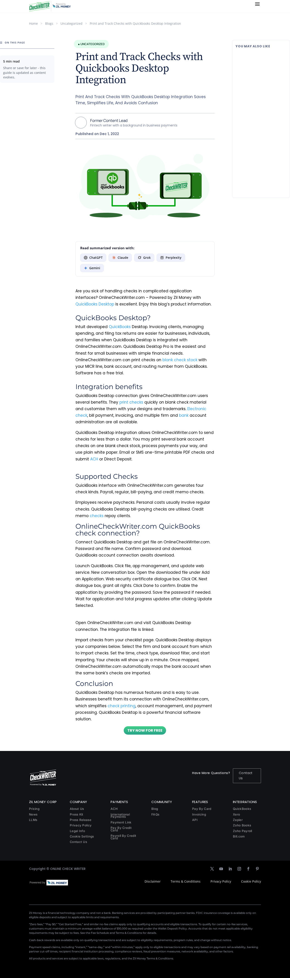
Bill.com (239, 836)
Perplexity (173, 257)
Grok (147, 257)
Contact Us (245, 776)
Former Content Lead (109, 120)
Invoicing (199, 814)
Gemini (94, 268)
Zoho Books (242, 825)
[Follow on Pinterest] (257, 868)
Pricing (34, 809)
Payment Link (121, 822)
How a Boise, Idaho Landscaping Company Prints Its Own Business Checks (256, 63)
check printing (121, 706)
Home (33, 23)
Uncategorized (71, 23)
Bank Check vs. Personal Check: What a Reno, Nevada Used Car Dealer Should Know (260, 161)
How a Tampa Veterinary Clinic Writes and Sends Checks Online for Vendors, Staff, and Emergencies (259, 112)
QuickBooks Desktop (94, 304)
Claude (123, 257)
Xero (236, 814)
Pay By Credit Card (121, 829)
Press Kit (76, 814)
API (195, 820)
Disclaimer (153, 881)
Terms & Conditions (186, 881)
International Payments (120, 816)
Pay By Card (201, 809)
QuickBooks (120, 326)
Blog (154, 809)
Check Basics (266, 76)
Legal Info (77, 831)
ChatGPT (96, 257)
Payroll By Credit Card (123, 837)
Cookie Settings (82, 836)
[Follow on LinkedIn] (230, 868)
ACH (94, 459)
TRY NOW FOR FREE (144, 730)
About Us (77, 809)
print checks (131, 402)
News (33, 814)
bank (183, 415)
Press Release (80, 820)
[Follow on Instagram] (239, 868)
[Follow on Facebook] (248, 868)
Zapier (238, 820)
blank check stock (179, 360)
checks (97, 515)
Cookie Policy (251, 881)
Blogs (49, 23)
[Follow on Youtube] (221, 868)
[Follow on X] (212, 868)
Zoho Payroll (242, 831)
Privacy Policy (81, 825)
